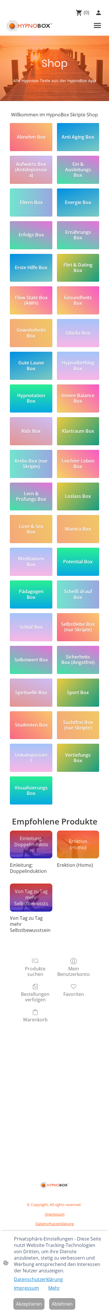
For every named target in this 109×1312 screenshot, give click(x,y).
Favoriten (73, 994)
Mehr (54, 1288)
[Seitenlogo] (29, 26)
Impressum (26, 1288)
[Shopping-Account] (98, 12)
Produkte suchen (35, 971)
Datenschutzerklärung (38, 1279)
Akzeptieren (29, 1304)
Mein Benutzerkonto (73, 971)
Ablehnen (62, 1304)
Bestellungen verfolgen (35, 997)
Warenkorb (35, 1019)
